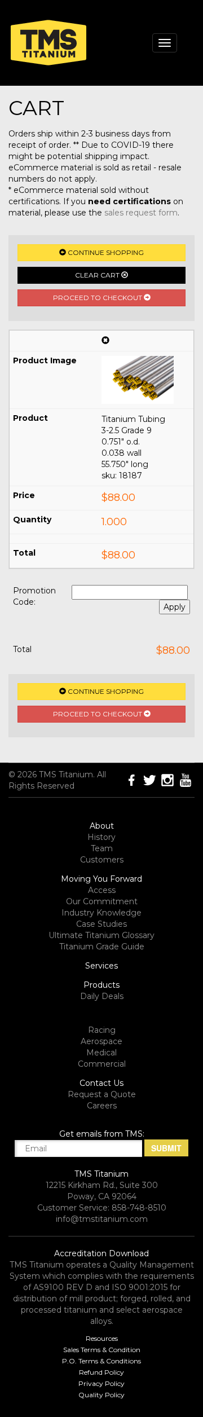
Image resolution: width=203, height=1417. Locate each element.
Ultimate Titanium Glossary (101, 935)
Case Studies (101, 924)
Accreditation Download (101, 1253)
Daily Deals (101, 996)
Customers (101, 860)
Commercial (102, 1064)
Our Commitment (102, 901)
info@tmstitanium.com (102, 1219)
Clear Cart (98, 275)
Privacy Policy (101, 1383)
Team (102, 848)
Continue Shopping (105, 252)
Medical (101, 1053)
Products (101, 985)
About (102, 826)
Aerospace (101, 1041)
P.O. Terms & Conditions (101, 1361)
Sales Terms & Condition (101, 1349)
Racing (102, 1030)
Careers (102, 1106)
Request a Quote (102, 1094)
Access (102, 890)
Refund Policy (101, 1372)
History (101, 837)
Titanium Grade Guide (101, 946)
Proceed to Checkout (98, 297)
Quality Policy (101, 1394)
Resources (102, 1338)
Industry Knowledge (101, 913)
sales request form (141, 213)
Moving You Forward (101, 879)
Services (101, 966)
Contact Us (101, 1083)
